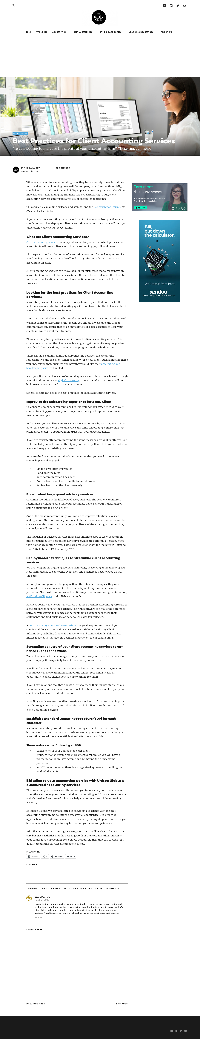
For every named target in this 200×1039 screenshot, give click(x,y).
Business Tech (20, 134)
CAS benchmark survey (107, 207)
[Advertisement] (100, 56)
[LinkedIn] (171, 5)
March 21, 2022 (42, 899)
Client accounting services (42, 242)
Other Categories (111, 31)
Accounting (59, 31)
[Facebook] (164, 5)
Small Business (83, 31)
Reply (39, 917)
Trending (41, 31)
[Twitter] (178, 5)
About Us (166, 31)
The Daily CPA (32, 167)
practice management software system (52, 625)
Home (28, 31)
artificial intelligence (39, 596)
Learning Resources (141, 31)
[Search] (13, 5)
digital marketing (69, 380)
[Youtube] (184, 5)
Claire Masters (42, 896)
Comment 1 (65, 167)
